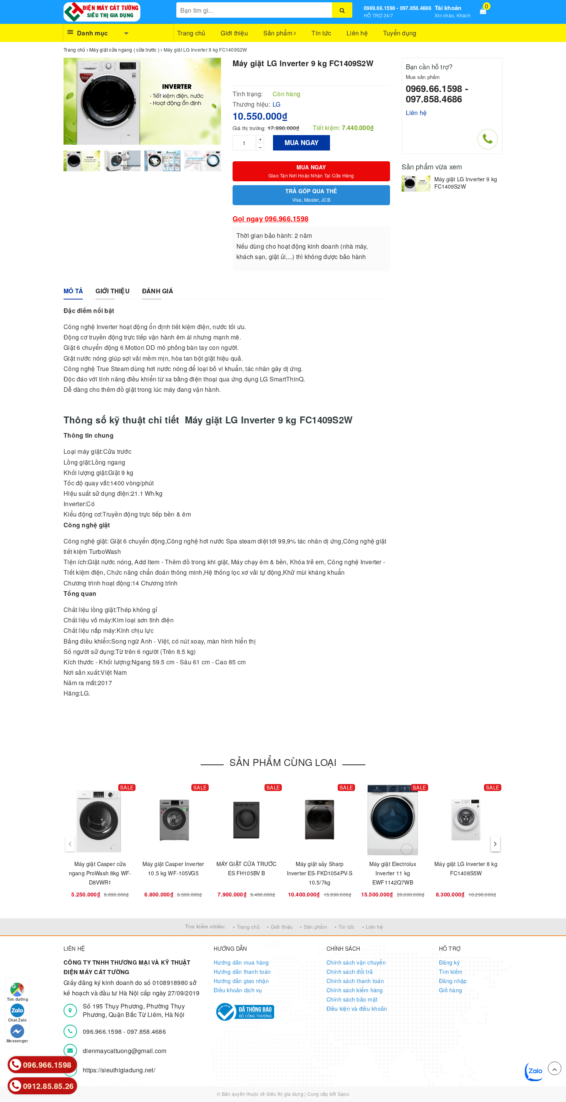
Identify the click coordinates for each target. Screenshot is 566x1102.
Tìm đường (17, 999)
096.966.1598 (103, 1031)
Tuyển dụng (400, 32)
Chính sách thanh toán (355, 981)
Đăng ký (449, 962)
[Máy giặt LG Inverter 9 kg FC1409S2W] (416, 184)
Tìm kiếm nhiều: (205, 926)
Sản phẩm (278, 32)
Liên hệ (357, 32)
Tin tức (321, 32)
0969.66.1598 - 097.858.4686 (397, 8)
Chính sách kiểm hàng (355, 990)
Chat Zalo (17, 1020)
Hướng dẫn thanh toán (242, 971)
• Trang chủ (246, 926)
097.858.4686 (146, 1031)
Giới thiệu (234, 32)
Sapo (343, 1093)
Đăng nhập (453, 981)
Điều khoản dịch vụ (238, 990)
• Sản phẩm (313, 926)
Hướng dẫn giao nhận (241, 981)
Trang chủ (191, 32)
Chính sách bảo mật (352, 999)
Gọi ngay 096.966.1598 (270, 219)
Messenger (17, 1040)
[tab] (73, 291)
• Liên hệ (372, 926)
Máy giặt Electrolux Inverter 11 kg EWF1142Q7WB (393, 873)
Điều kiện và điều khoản (357, 1008)
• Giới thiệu (280, 926)
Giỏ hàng (450, 990)
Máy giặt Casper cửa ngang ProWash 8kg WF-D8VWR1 (100, 873)
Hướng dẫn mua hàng (241, 962)
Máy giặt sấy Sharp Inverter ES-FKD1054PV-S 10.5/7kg (319, 873)
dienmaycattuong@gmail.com (124, 1050)
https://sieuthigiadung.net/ (119, 1069)
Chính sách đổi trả (350, 971)
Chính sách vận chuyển (356, 962)
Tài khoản (448, 7)
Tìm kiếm (450, 971)
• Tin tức (345, 926)
